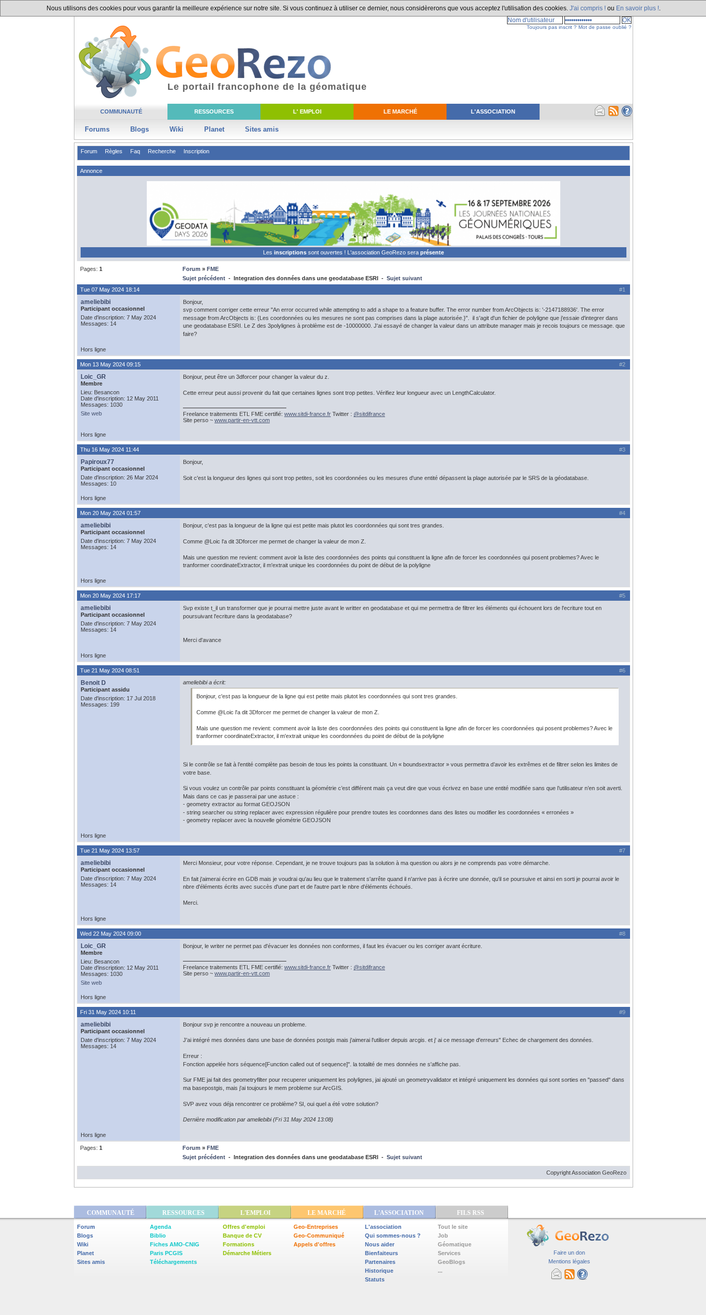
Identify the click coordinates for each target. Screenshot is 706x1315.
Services (449, 1253)
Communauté (121, 111)
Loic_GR (93, 376)
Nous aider (379, 1244)
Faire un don (569, 1252)
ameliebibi (96, 302)
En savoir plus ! (637, 8)
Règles (113, 151)
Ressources (214, 111)
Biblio (158, 1235)
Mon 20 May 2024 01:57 (110, 513)
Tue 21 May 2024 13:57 (110, 850)
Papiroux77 (97, 462)
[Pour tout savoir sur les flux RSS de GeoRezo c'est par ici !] (613, 114)
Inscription (196, 151)
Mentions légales (569, 1261)
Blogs (139, 129)
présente (432, 252)
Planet (214, 129)
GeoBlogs (451, 1262)
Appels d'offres (314, 1244)
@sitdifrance (369, 414)
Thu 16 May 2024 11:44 (109, 449)
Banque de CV (242, 1235)
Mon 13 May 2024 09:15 (110, 364)
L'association (383, 1227)
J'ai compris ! (588, 8)
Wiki (176, 129)
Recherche (162, 151)
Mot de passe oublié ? (605, 27)
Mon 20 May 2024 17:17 (110, 595)
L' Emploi (307, 111)
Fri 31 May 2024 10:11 (108, 1012)
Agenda (160, 1227)
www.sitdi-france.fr (307, 414)
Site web (91, 413)
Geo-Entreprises (316, 1227)
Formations (238, 1244)
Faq (135, 151)
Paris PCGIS (166, 1253)
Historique (379, 1271)
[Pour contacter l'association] (600, 114)
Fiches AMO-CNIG (174, 1244)
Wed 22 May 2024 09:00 (110, 934)
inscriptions (291, 252)
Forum (89, 151)
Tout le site (453, 1227)
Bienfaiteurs (381, 1253)
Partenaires (380, 1262)
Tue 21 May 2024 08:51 (110, 670)
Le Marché (400, 111)
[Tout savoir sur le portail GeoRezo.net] (627, 114)
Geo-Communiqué (319, 1235)
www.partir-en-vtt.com (242, 420)
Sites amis (262, 129)
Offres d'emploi (244, 1227)
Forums (97, 129)
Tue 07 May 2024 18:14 (110, 289)
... (440, 1271)
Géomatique (454, 1244)
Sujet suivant (404, 278)
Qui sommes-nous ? (393, 1235)
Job (443, 1235)
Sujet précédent (203, 278)
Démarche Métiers (247, 1253)
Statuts (375, 1279)
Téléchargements (173, 1262)
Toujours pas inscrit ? (552, 27)
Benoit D (93, 682)
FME (213, 269)
